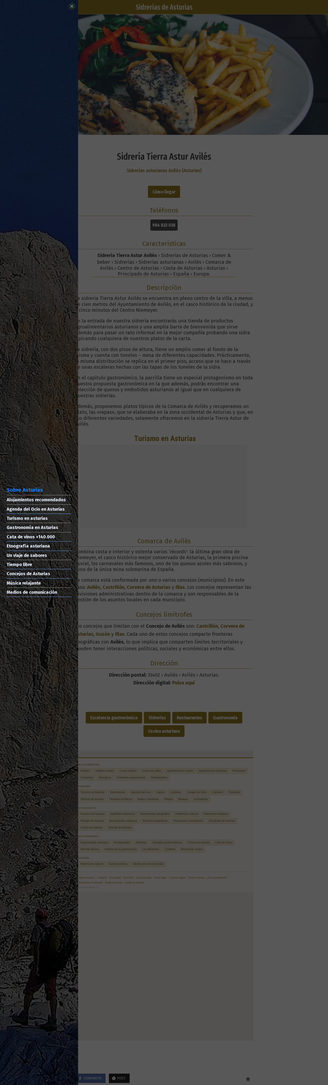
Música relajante (24, 583)
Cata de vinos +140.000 (31, 536)
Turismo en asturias (27, 518)
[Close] (71, 6)
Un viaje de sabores (27, 555)
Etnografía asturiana (28, 546)
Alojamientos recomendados (36, 499)
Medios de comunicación (32, 592)
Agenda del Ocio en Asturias (36, 509)
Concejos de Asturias (28, 573)
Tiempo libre (19, 564)
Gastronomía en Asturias (32, 527)
